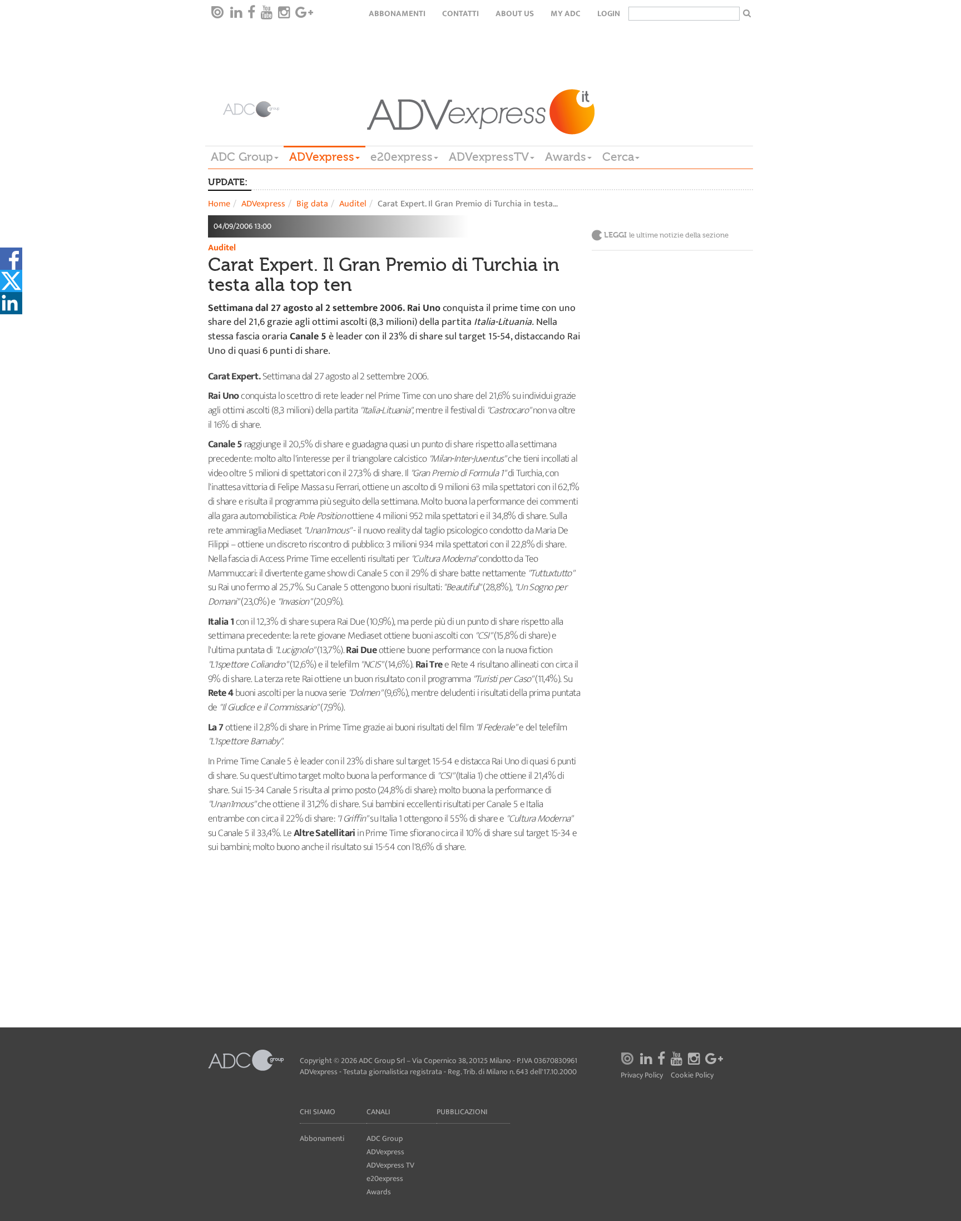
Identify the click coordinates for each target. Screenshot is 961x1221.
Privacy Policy (642, 1075)
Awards (565, 157)
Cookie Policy (692, 1075)
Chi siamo (317, 1111)
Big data (312, 203)
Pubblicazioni (462, 1111)
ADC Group (242, 157)
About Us (515, 14)
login (608, 14)
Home (219, 203)
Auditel (352, 203)
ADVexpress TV (390, 1165)
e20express (401, 157)
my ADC (566, 14)
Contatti (460, 14)
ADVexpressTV (489, 157)
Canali (378, 1111)
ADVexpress (321, 157)
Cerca (618, 157)
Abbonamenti (397, 14)
